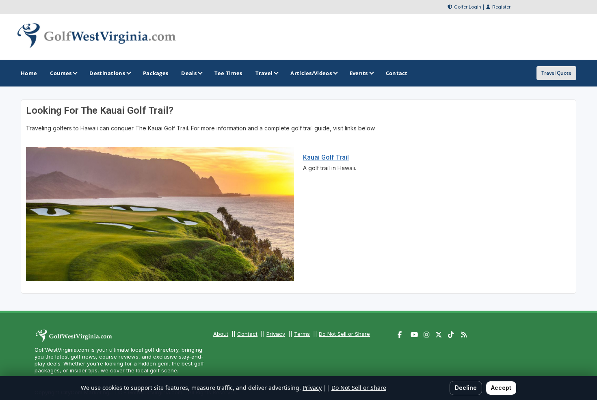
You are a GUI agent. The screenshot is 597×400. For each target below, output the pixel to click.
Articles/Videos (311, 73)
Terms (302, 334)
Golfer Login (467, 7)
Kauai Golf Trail (326, 157)
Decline (466, 387)
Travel (264, 73)
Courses (60, 73)
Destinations (107, 73)
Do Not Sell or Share (344, 334)
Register (501, 7)
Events (359, 73)
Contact (247, 334)
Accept (501, 387)
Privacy (275, 334)
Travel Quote (556, 72)
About (220, 334)
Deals (189, 73)
